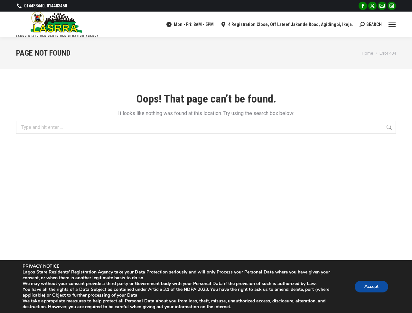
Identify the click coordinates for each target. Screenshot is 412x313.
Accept (371, 286)
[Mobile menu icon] (392, 24)
